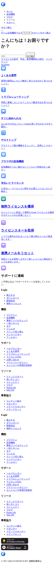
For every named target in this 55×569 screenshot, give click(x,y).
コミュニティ (12, 382)
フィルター (11, 337)
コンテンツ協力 (13, 401)
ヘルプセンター (13, 348)
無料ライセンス (13, 303)
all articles (5, 64)
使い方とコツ (12, 379)
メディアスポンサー (16, 406)
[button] (27, 55)
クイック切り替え (14, 332)
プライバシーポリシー (17, 362)
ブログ (9, 385)
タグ (8, 326)
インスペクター (13, 334)
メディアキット (13, 409)
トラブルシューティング (18, 354)
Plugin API (11, 388)
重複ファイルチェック (17, 320)
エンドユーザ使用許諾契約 (19, 365)
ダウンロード (12, 298)
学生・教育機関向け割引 (32, 59)
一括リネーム (12, 323)
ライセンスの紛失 (9, 59)
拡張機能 (10, 318)
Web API (10, 390)
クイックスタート (14, 376)
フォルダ (10, 329)
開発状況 (10, 301)
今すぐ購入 (6, 27)
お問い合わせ (12, 360)
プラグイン (11, 315)
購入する (10, 295)
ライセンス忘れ (13, 357)
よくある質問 (12, 351)
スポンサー (11, 404)
